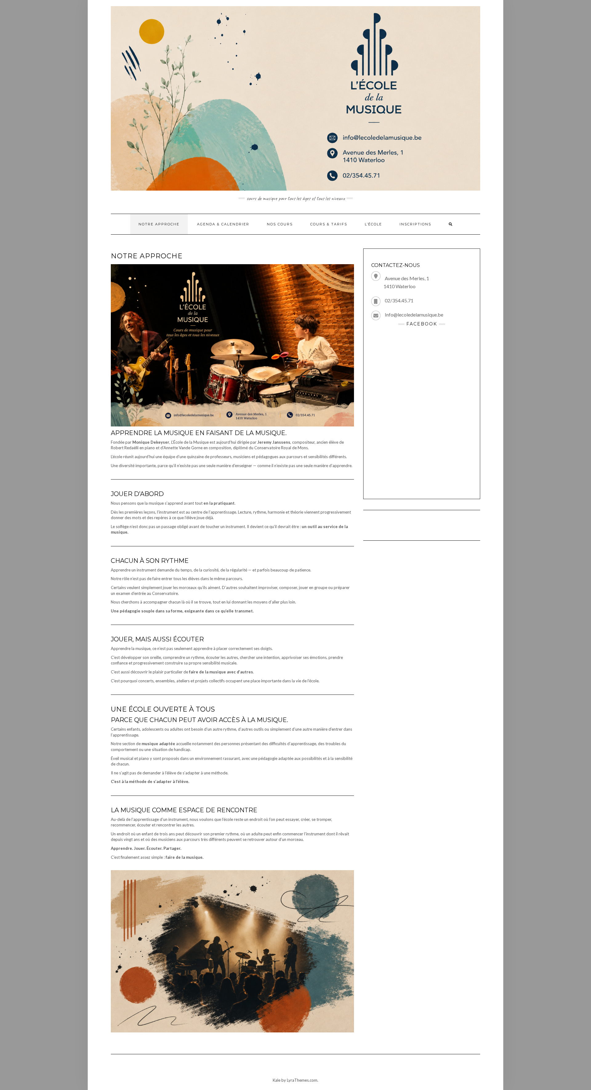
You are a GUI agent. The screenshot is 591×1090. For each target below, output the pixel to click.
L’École (373, 224)
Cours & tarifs (328, 224)
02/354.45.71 (399, 300)
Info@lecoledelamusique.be (414, 314)
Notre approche (159, 224)
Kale (276, 1080)
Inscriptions (415, 224)
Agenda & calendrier (223, 224)
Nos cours (280, 224)
